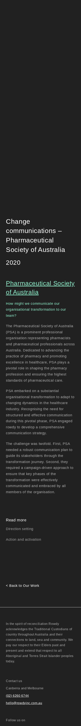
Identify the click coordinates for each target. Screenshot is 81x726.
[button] (40, 520)
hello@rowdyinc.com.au (24, 703)
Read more (16, 520)
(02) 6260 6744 (17, 695)
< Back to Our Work (22, 586)
